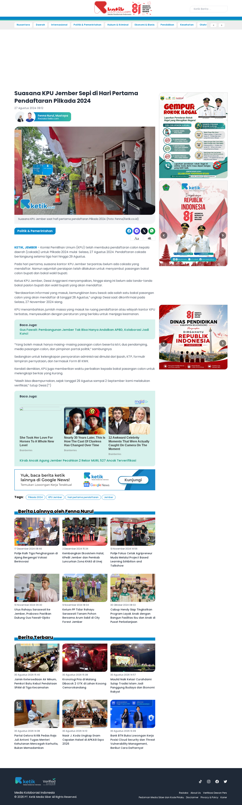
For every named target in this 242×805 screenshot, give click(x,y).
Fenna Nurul (46, 116)
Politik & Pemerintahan (87, 24)
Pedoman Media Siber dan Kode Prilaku (161, 797)
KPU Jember (55, 497)
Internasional (59, 24)
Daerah (40, 24)
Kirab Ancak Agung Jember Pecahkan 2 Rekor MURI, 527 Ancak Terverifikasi (78, 460)
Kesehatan (187, 24)
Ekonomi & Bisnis (144, 24)
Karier (223, 797)
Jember (108, 497)
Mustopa (61, 116)
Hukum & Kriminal (118, 24)
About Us (196, 792)
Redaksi (183, 792)
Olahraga (206, 24)
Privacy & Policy (209, 797)
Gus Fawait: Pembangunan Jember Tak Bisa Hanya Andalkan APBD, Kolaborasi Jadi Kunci (84, 332)
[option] (193, 135)
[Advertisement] (13, 84)
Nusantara (23, 24)
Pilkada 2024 (35, 497)
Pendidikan (167, 24)
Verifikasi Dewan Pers (215, 792)
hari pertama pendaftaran (83, 497)
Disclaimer (192, 797)
